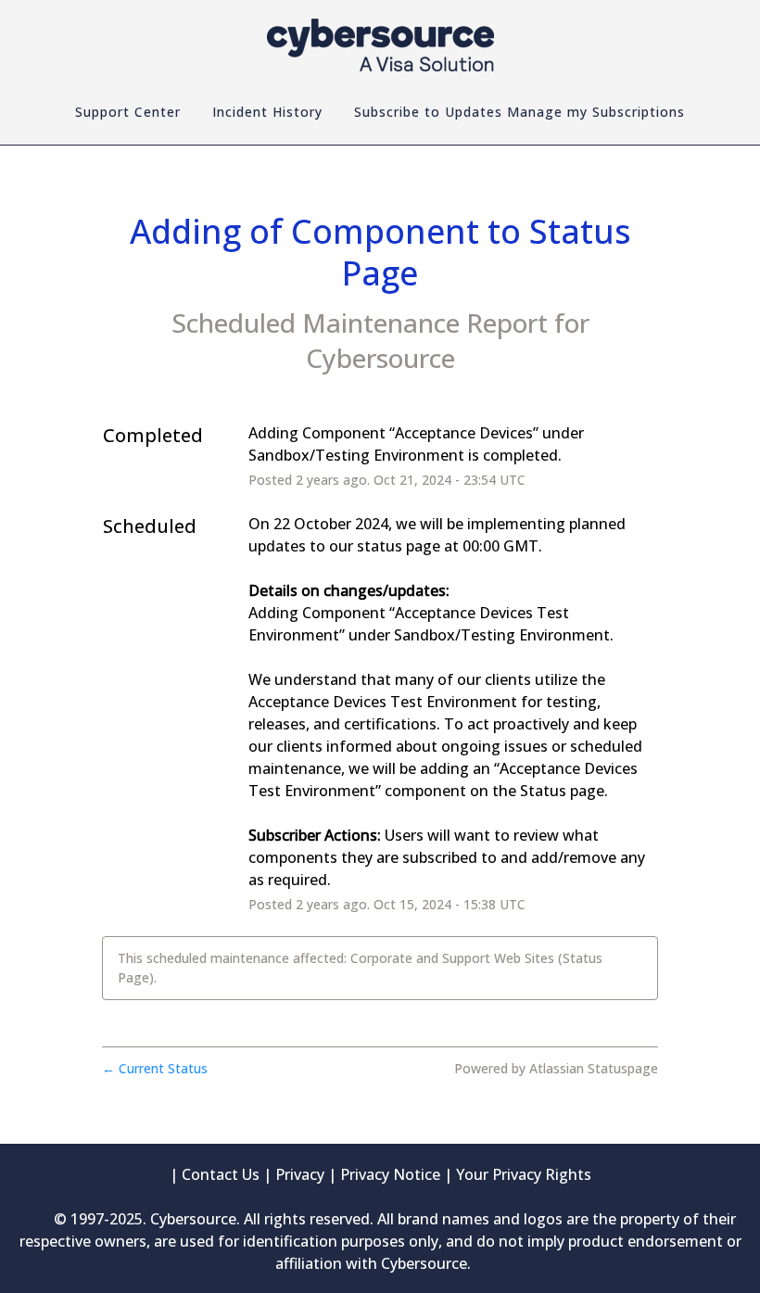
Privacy (299, 1174)
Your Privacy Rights (523, 1174)
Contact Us (221, 1174)
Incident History (267, 111)
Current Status (155, 1068)
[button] (519, 112)
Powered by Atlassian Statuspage (556, 1068)
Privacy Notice (390, 1174)
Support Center (128, 111)
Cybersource (380, 357)
